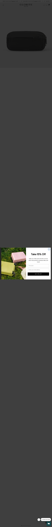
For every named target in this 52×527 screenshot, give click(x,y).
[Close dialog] (49, 249)
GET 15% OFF (38, 274)
